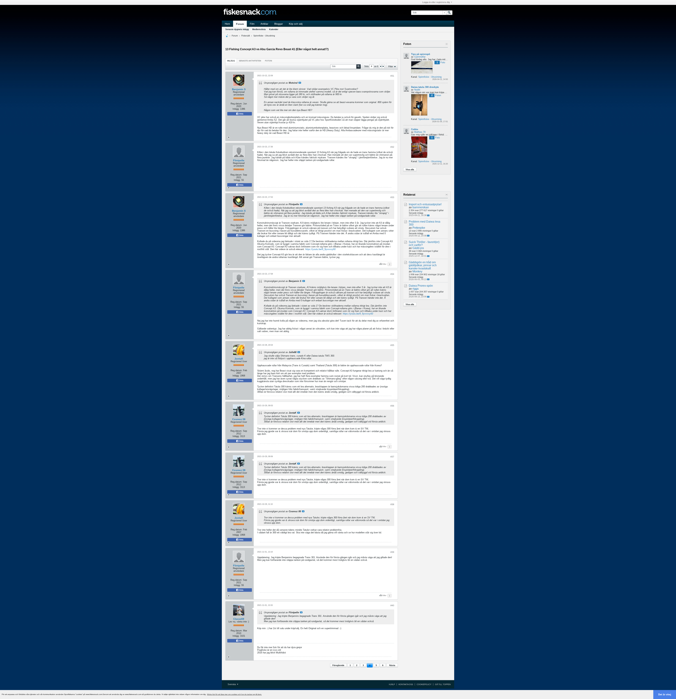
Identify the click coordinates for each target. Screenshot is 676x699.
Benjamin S (239, 89)
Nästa (392, 665)
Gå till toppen (443, 684)
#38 (392, 504)
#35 (392, 345)
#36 (392, 406)
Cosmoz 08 (238, 419)
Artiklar (264, 23)
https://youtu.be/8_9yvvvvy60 (320, 249)
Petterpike (418, 227)
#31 (392, 76)
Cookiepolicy (424, 684)
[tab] (231, 60)
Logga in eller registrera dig (436, 2)
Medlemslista (259, 29)
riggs (415, 288)
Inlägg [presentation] (231, 61)
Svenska (232, 684)
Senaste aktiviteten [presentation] (250, 61)
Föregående (338, 665)
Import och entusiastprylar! (425, 204)
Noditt (417, 89)
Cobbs (414, 129)
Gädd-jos (418, 247)
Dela (241, 114)
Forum (240, 24)
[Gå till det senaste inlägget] (428, 215)
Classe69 (238, 618)
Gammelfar (419, 56)
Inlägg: (236, 109)
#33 (392, 197)
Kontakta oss (406, 684)
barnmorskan (420, 207)
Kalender (273, 29)
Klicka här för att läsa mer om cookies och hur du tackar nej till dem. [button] (234, 694)
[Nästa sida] (383, 66)
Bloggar (278, 23)
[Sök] (449, 12)
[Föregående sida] (380, 66)
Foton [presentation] (268, 61)
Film (252, 23)
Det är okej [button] (664, 694)
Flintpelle (238, 160)
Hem (227, 23)
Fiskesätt (245, 36)
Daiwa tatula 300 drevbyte (425, 87)
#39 (392, 552)
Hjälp (392, 684)
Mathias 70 (419, 132)
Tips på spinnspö (420, 54)
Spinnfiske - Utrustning (264, 36)
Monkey (417, 271)
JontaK (238, 358)
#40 (392, 605)
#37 (392, 456)
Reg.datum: (236, 103)
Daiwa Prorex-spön (421, 285)
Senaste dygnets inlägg (237, 29)
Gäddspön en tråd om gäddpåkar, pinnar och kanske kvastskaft (423, 265)
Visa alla (410, 169)
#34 (392, 274)
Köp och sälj (295, 23)
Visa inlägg (300, 83)
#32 (392, 147)
